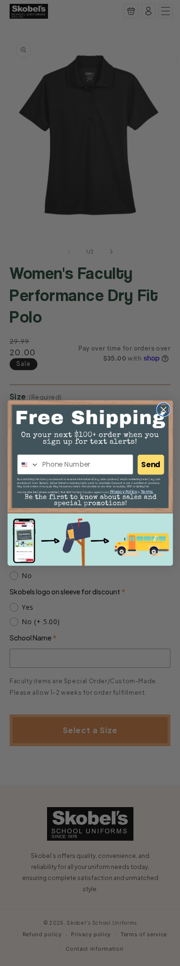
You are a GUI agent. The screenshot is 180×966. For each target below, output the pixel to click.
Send (150, 464)
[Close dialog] (163, 409)
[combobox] (27, 464)
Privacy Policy (123, 491)
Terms (146, 491)
